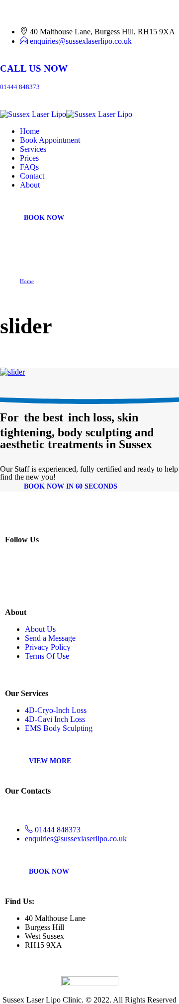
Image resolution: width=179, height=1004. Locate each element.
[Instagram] (14, 575)
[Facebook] (35, 575)
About (30, 185)
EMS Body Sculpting (58, 728)
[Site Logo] (66, 114)
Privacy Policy (48, 647)
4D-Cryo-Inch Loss (56, 710)
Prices (29, 158)
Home (29, 131)
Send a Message (50, 638)
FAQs (29, 167)
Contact (32, 176)
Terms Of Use (47, 656)
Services (33, 149)
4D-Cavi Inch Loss (55, 719)
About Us (40, 629)
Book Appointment (50, 140)
